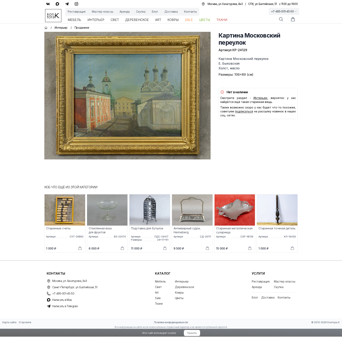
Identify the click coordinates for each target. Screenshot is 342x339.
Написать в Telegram (65, 306)
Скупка (140, 11)
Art (158, 20)
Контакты (190, 11)
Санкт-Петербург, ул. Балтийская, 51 (74, 287)
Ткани (221, 20)
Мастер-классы (102, 11)
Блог (155, 11)
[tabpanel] (127, 95)
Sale (189, 20)
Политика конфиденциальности (171, 322)
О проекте (25, 322)
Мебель (74, 20)
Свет (115, 20)
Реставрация (77, 11)
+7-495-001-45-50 (282, 11)
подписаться (244, 111)
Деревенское (137, 20)
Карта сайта (9, 322)
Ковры (173, 20)
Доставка (171, 11)
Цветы (204, 20)
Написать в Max (62, 299)
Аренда (125, 11)
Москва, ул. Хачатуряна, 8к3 (69, 280)
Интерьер (95, 20)
